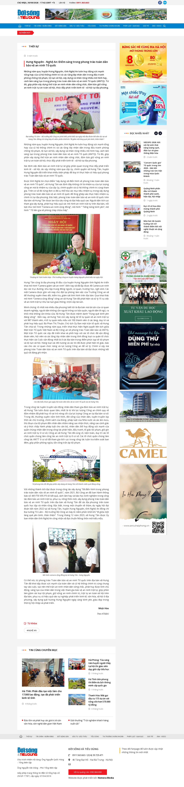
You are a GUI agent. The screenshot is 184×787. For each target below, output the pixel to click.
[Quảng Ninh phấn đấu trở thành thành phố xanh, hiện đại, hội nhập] (132, 192)
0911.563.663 (78, 755)
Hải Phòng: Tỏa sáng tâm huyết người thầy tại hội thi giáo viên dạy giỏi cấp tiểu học (99, 665)
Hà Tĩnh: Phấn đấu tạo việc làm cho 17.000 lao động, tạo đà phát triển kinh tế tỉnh (42, 694)
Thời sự (27, 26)
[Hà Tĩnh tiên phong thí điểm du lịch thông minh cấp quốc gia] (76, 683)
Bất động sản (60, 26)
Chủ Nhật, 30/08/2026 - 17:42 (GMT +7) (36, 2)
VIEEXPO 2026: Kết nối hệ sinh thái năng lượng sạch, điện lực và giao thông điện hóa (152, 147)
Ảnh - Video (156, 26)
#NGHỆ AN (32, 630)
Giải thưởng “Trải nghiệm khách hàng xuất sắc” (89, 722)
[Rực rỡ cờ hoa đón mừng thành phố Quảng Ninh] (132, 210)
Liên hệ (62, 2)
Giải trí (146, 26)
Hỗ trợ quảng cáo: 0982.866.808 (88, 772)
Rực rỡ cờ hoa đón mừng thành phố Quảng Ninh (152, 209)
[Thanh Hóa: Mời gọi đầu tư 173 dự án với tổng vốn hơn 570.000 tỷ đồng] (76, 699)
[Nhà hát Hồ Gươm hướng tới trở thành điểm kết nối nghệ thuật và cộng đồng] (132, 225)
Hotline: (79, 2)
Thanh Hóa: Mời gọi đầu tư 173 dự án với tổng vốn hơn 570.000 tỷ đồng (99, 700)
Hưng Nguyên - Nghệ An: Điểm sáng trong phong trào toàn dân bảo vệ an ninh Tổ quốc (67, 63)
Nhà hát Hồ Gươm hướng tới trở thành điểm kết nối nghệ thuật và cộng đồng (153, 226)
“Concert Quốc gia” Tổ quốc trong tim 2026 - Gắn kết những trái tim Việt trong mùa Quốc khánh (153, 169)
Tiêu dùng (92, 26)
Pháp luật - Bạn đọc (131, 26)
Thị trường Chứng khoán (109, 26)
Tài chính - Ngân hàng (43, 26)
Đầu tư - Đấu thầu (77, 26)
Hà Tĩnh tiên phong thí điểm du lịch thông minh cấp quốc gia (99, 682)
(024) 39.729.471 (95, 755)
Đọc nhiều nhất (139, 133)
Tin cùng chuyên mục (43, 650)
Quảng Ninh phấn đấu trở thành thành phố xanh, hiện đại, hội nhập (152, 192)
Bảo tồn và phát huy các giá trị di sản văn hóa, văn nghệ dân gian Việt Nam (43, 722)
